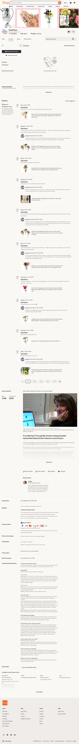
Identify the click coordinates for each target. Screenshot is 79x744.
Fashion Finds (41, 6)
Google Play (19, 731)
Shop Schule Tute (44, 677)
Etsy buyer (23, 277)
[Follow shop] (73, 32)
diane (22, 351)
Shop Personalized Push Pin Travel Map (10, 682)
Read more (49, 92)
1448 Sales (4, 62)
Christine (23, 179)
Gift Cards (65, 6)
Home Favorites (30, 6)
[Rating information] (9, 34)
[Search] (59, 3)
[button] (69, 32)
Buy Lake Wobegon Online (8, 686)
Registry (58, 6)
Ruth (22, 243)
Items (3, 39)
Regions (75, 741)
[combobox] (33, 3)
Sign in (65, 2)
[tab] (11, 45)
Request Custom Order (12, 51)
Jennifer (23, 300)
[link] (22, 381)
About (18, 39)
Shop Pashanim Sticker (45, 679)
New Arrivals (20, 6)
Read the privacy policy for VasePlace (30, 551)
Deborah (23, 126)
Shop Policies (27, 39)
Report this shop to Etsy (7, 70)
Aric (22, 105)
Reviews (10, 39)
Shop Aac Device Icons (65, 677)
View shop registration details (29, 667)
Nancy (22, 209)
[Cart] (74, 3)
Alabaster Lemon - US (7, 679)
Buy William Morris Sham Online (9, 688)
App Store (7, 731)
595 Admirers (5, 64)
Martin (22, 158)
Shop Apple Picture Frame (8, 684)
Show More (39, 692)
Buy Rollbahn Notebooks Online (28, 677)
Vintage (50, 6)
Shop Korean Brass (6, 677)
